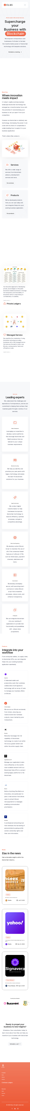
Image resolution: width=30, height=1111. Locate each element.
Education (3, 1093)
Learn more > (6, 300)
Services (3, 1077)
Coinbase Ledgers (7, 1082)
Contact (3, 1095)
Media (3, 1091)
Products (3, 1079)
